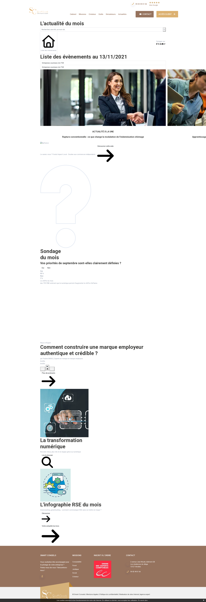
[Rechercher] (164, 30)
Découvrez (46, 513)
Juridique (75, 569)
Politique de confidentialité (109, 594)
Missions (82, 14)
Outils (100, 14)
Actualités (122, 14)
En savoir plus (143, 600)
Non (48, 268)
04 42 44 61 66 (141, 4)
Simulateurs (111, 14)
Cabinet (73, 14)
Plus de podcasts (48, 373)
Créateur (92, 14)
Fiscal (74, 565)
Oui (43, 268)
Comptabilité (76, 562)
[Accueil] (39, 13)
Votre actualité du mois (50, 526)
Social (74, 573)
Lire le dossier (47, 455)
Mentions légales (92, 594)
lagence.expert (145, 594)
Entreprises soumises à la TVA (53, 63)
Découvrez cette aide (105, 146)
